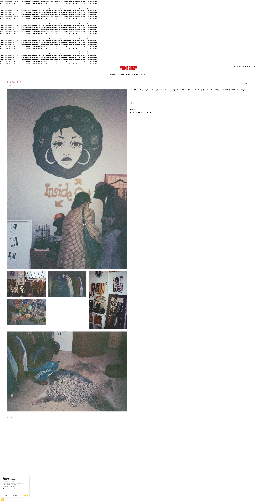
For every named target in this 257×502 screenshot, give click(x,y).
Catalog (121, 74)
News (128, 74)
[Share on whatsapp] (144, 112)
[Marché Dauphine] (128, 68)
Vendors (112, 74)
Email (131, 102)
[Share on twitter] (133, 112)
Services (135, 74)
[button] (236, 66)
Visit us (142, 74)
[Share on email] (150, 112)
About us (4, 66)
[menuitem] (4, 66)
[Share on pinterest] (139, 112)
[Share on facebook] (130, 112)
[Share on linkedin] (141, 112)
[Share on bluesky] (147, 112)
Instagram (132, 103)
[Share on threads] (136, 112)
